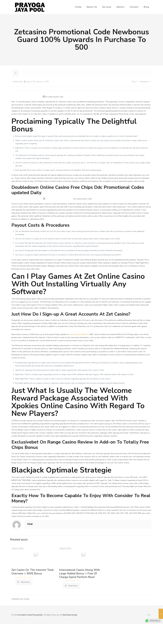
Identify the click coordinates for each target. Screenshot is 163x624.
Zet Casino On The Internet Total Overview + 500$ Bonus (32, 571)
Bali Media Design (70, 615)
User (28, 81)
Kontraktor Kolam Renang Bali (30, 615)
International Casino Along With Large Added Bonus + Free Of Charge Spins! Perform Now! (79, 573)
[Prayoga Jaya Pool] (29, 7)
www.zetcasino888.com (79, 334)
